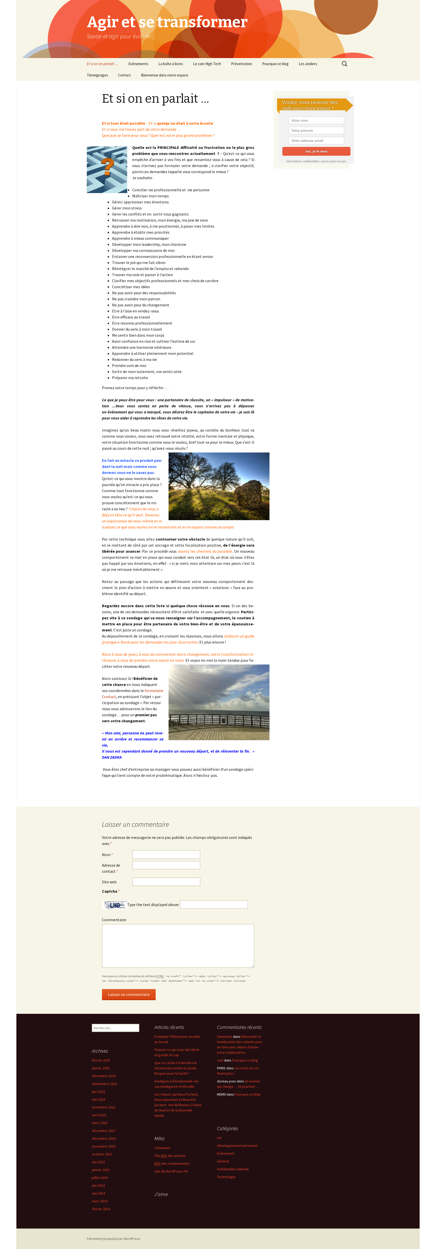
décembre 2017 (104, 1130)
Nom (107, 854)
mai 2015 (98, 1162)
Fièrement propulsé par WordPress (113, 1238)
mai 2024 (98, 1099)
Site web (109, 881)
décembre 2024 (104, 1076)
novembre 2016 (103, 1146)
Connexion (162, 1148)
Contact (124, 75)
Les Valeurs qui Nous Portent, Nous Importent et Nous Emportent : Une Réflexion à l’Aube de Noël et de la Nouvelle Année (178, 1105)
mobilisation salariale (233, 1169)
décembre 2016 (104, 1138)
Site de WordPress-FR (171, 1171)
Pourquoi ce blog (275, 63)
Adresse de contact (111, 868)
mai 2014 (98, 1193)
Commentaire (114, 919)
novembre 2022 (103, 1107)
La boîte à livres (170, 63)
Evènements (138, 63)
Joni (220, 1060)
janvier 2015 (101, 1169)
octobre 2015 (102, 1154)
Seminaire (224, 1036)
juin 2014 (98, 1185)
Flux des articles (170, 1155)
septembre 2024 (104, 1083)
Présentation (241, 63)
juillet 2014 (100, 1177)
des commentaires (172, 1163)
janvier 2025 (101, 1068)
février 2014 (101, 1209)
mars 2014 (99, 1201)
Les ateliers (308, 63)
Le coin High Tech (207, 63)
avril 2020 (99, 1115)
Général (223, 1161)
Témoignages (97, 75)
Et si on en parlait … (102, 63)
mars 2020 (99, 1123)
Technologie (226, 1177)
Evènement (225, 1153)
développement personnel (237, 1145)
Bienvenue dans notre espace (164, 75)
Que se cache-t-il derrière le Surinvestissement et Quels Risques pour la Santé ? (175, 1068)
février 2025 (101, 1060)
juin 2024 (98, 1091)
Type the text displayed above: (153, 904)
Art (219, 1137)
